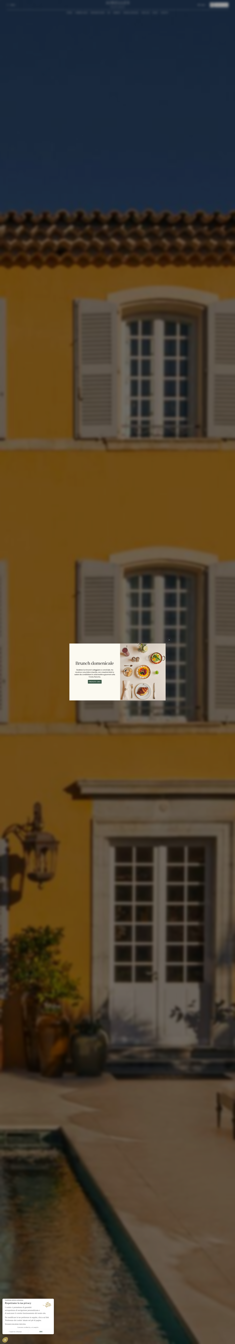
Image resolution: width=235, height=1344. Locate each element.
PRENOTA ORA (95, 682)
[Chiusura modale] (169, 639)
